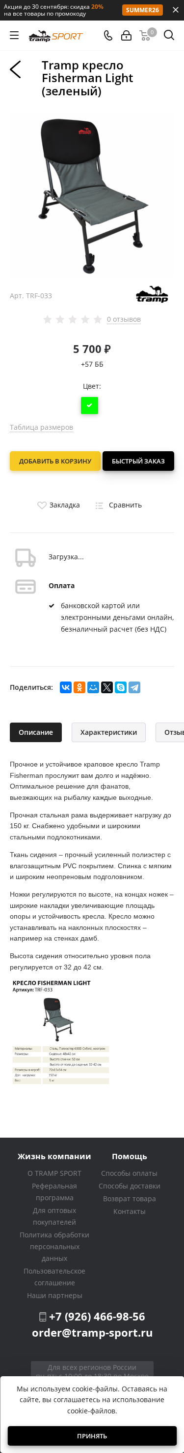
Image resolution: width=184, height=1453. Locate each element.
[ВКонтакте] (66, 687)
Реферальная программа (54, 1191)
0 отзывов (124, 319)
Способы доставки (129, 1185)
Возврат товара (129, 1198)
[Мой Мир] (93, 687)
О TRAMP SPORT (54, 1173)
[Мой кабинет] (126, 35)
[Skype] (121, 687)
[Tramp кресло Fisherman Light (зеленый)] (92, 193)
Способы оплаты (129, 1173)
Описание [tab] (36, 732)
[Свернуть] (175, 9)
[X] (107, 687)
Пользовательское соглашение (54, 1276)
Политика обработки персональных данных (54, 1246)
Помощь (129, 1156)
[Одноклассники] (79, 687)
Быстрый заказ (138, 461)
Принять (92, 1435)
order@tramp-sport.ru (92, 1332)
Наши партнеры (54, 1295)
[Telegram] (134, 687)
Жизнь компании (54, 1156)
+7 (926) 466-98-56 (97, 1316)
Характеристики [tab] (108, 732)
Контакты (129, 1211)
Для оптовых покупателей (54, 1216)
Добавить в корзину (55, 461)
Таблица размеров (41, 427)
